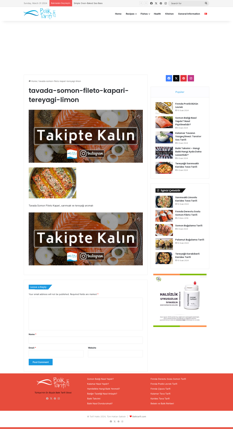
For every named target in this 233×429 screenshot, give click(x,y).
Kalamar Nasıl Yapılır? (98, 384)
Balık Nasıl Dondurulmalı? (100, 403)
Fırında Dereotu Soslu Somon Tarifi (168, 379)
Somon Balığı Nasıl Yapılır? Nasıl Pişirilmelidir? (186, 121)
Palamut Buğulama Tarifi (189, 239)
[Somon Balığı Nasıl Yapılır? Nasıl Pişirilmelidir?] (164, 122)
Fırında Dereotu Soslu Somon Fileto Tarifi (187, 213)
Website (92, 347)
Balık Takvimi (93, 398)
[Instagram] (59, 398)
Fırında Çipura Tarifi (160, 388)
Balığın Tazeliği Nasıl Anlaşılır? (102, 393)
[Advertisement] (116, 48)
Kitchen (169, 13)
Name (32, 334)
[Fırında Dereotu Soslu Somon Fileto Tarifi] (164, 216)
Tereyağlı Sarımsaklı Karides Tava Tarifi (187, 165)
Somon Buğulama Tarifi (188, 225)
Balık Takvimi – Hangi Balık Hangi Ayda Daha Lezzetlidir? (188, 152)
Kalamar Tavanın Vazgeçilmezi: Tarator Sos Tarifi (188, 136)
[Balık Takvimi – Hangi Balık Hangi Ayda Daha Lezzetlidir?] (164, 153)
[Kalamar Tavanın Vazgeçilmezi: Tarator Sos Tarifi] (164, 137)
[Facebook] (47, 398)
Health (157, 13)
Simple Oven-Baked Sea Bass (88, 3)
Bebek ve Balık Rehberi (162, 403)
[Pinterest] (55, 398)
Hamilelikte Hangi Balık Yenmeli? (103, 388)
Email (32, 347)
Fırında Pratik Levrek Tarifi (164, 384)
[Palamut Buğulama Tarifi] (164, 244)
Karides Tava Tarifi (160, 398)
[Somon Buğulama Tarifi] (164, 230)
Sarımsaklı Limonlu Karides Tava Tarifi (186, 199)
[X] (51, 398)
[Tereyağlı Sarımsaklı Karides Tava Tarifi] (164, 168)
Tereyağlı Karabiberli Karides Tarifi (187, 255)
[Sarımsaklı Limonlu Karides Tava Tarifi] (164, 202)
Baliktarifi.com (139, 416)
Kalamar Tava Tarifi (160, 393)
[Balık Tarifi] (39, 13)
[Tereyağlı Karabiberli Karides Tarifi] (164, 258)
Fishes (144, 13)
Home (118, 13)
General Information (189, 13)
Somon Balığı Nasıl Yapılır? (100, 379)
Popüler (179, 91)
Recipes (130, 13)
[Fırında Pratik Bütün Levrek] (164, 108)
